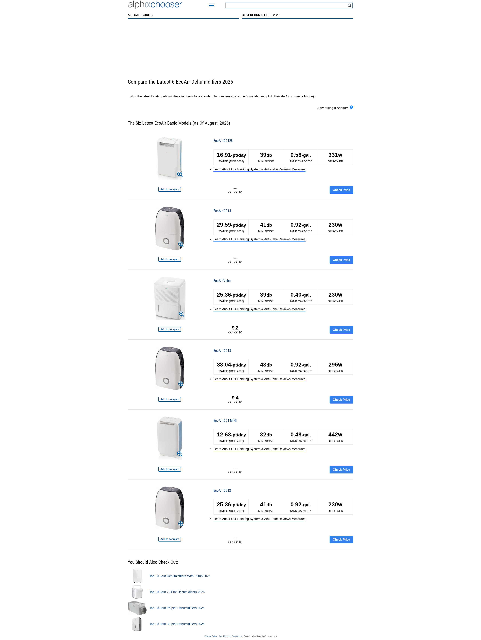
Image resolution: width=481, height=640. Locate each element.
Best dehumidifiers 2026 (260, 15)
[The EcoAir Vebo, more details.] (170, 299)
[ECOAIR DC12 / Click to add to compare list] (169, 539)
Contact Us (237, 636)
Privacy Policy (210, 636)
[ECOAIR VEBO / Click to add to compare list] (169, 329)
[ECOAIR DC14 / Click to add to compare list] (169, 259)
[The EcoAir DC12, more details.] (169, 508)
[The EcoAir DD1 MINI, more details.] (169, 439)
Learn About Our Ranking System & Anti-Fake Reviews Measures (259, 169)
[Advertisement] (240, 50)
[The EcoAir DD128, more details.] (170, 159)
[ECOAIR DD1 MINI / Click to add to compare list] (169, 469)
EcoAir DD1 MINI (225, 420)
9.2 (235, 328)
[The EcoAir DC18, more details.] (169, 369)
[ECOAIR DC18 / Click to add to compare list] (169, 399)
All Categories (140, 15)
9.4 (235, 398)
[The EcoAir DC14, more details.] (169, 229)
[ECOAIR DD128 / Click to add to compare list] (169, 189)
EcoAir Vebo (222, 281)
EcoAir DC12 (222, 490)
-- (235, 188)
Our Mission (224, 636)
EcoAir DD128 (223, 141)
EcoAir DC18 (222, 350)
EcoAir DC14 (222, 211)
